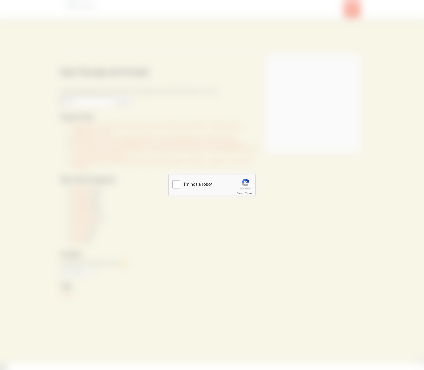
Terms (248, 193)
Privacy (240, 193)
